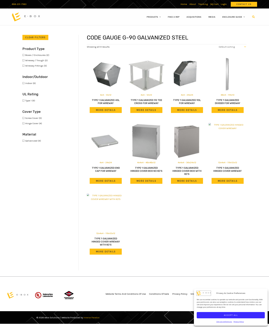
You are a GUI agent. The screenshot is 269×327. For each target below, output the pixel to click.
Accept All (231, 315)
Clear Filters (35, 37)
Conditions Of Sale (159, 293)
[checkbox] (46, 55)
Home (184, 4)
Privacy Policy (239, 322)
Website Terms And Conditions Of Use (125, 293)
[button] (244, 4)
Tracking (203, 4)
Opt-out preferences (224, 322)
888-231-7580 (19, 4)
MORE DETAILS (106, 110)
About (192, 4)
